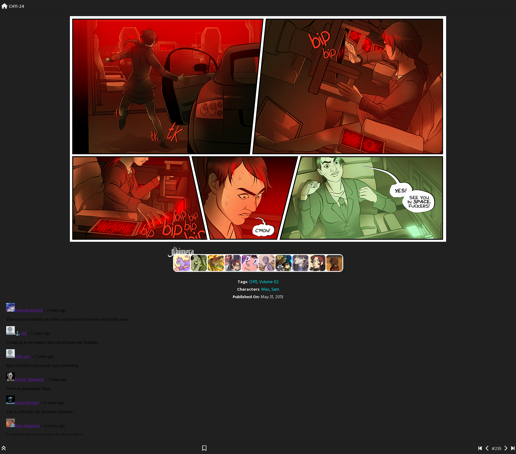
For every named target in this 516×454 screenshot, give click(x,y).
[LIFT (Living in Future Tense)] (233, 263)
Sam (275, 289)
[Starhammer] (250, 263)
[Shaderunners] (199, 263)
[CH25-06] (513, 448)
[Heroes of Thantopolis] (283, 263)
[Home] (4, 6)
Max (265, 289)
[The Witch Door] (300, 263)
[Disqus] (258, 368)
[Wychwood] (216, 263)
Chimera (255, 252)
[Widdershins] (317, 263)
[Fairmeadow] (267, 263)
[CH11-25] (506, 448)
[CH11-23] (487, 448)
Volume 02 (269, 282)
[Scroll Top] (4, 448)
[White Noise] (334, 263)
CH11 (253, 282)
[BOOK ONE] (480, 448)
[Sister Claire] (182, 263)
